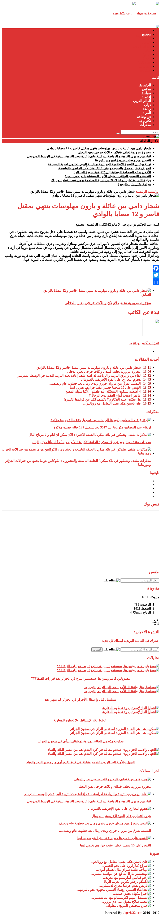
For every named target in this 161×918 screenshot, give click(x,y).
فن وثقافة (144, 62)
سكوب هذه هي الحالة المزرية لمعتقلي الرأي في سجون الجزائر (80, 741)
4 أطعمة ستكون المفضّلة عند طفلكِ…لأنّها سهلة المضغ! (103, 391)
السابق (146, 294)
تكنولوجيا (145, 66)
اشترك (97, 649)
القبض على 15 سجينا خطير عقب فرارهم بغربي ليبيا (105, 387)
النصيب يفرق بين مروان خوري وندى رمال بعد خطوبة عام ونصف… (95, 383)
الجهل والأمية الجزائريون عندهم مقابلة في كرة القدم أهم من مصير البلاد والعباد (80, 762)
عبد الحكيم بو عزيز (139, 224)
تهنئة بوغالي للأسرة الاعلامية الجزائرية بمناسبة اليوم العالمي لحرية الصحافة (99, 164)
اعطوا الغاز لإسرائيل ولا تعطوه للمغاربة (80, 720)
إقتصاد (146, 42)
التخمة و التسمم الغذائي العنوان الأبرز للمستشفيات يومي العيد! (108, 176)
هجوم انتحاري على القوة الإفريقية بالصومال (111, 379)
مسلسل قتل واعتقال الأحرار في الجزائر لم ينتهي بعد (81, 699)
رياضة (147, 54)
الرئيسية (145, 30)
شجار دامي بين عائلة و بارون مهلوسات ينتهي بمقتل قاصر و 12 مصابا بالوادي (99, 148)
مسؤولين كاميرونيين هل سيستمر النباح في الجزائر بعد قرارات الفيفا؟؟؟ (80, 678)
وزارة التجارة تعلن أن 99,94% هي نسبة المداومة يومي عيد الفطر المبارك (101, 180)
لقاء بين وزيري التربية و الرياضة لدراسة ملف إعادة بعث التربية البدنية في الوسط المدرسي (89, 156)
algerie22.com (132, 912)
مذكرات (145, 70)
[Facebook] (80, 268)
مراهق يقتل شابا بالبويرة (134, 184)
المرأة (147, 58)
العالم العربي (142, 46)
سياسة (146, 38)
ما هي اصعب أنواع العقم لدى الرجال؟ (115, 395)
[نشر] (80, 281)
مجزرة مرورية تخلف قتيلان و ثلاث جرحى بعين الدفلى (114, 152)
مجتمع (146, 34)
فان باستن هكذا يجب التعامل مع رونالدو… (112, 403)
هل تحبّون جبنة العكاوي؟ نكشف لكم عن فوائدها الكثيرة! (102, 399)
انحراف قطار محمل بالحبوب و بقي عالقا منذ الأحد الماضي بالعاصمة (104, 168)
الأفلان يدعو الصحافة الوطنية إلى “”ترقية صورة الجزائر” (112, 172)
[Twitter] (80, 275)
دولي (147, 50)
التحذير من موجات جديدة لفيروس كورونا (123, 160)
